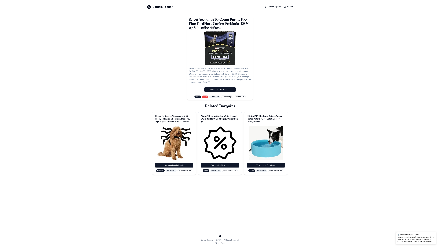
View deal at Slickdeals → (220, 89)
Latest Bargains (274, 7)
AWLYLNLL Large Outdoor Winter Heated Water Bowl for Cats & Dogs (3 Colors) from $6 (219, 119)
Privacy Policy (220, 243)
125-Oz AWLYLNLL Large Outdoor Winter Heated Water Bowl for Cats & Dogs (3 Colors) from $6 (264, 119)
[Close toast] (396, 232)
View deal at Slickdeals (174, 165)
